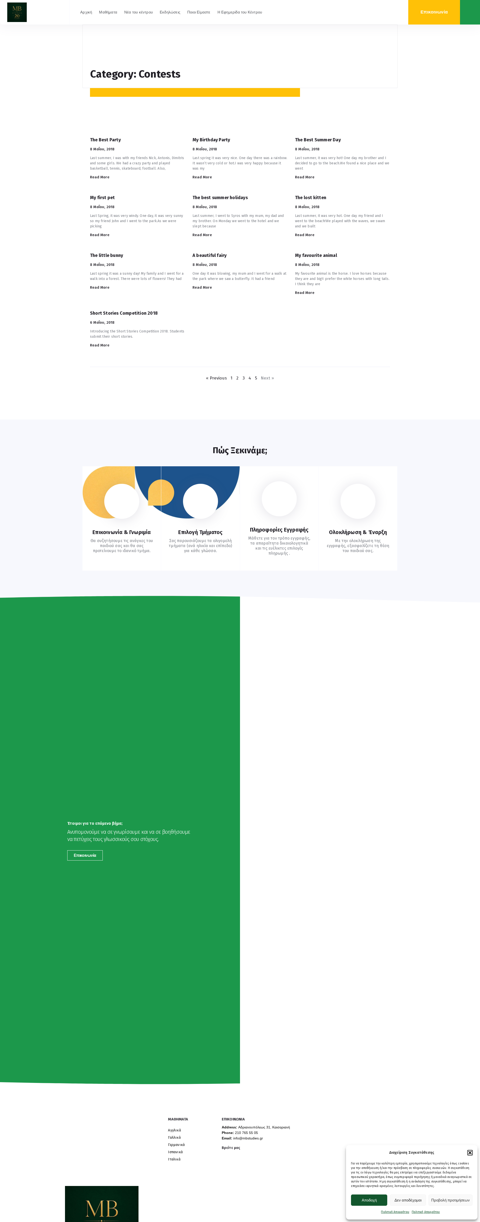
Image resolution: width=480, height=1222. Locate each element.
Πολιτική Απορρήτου (395, 1212)
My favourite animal (316, 255)
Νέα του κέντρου (138, 12)
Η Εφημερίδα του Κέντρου (240, 12)
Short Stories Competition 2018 (124, 313)
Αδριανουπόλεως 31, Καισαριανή (264, 1127)
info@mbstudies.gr (248, 1138)
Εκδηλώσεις (170, 12)
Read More (100, 177)
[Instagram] (224, 1155)
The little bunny (106, 255)
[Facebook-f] (231, 1155)
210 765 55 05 (246, 1133)
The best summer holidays (220, 197)
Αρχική (86, 12)
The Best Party (105, 140)
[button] (470, 1152)
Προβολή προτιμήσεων (450, 1200)
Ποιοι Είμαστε (198, 12)
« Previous (216, 378)
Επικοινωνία (85, 855)
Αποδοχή (369, 1200)
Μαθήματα (108, 12)
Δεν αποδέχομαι (408, 1200)
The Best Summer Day (318, 140)
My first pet (102, 197)
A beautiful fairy (209, 255)
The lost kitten (310, 197)
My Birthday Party (211, 140)
